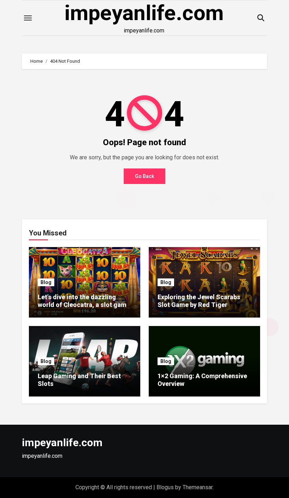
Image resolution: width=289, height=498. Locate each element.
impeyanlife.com (144, 12)
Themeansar (198, 487)
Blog (46, 282)
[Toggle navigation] (27, 18)
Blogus (165, 487)
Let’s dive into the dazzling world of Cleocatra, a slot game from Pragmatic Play (84, 304)
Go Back (144, 176)
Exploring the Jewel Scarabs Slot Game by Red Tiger (199, 300)
